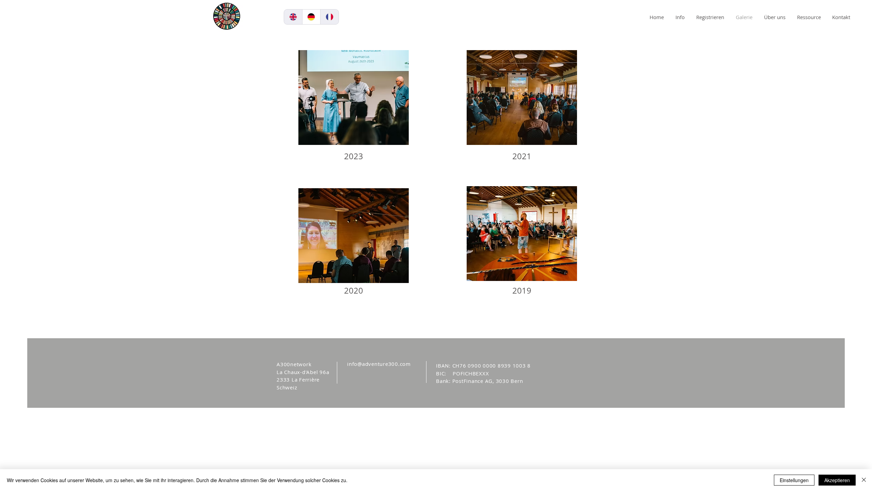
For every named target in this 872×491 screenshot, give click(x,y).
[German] (311, 17)
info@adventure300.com (379, 363)
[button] (436, 13)
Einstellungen (794, 480)
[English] (293, 17)
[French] (329, 17)
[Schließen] (864, 480)
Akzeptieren (837, 480)
